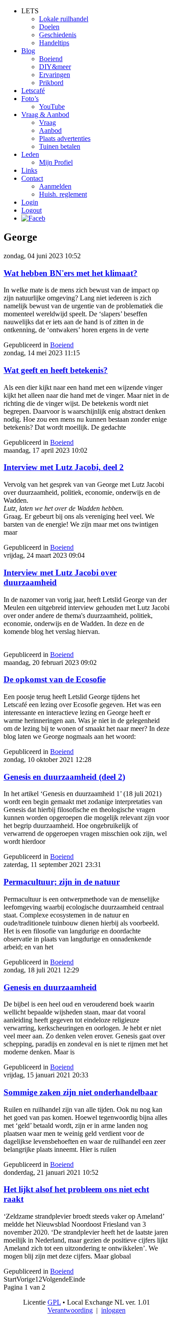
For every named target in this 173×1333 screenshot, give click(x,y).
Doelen (49, 27)
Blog (28, 50)
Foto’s (30, 98)
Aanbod (50, 130)
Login (29, 202)
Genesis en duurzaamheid (50, 987)
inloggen (113, 1310)
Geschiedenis (57, 35)
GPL (54, 1302)
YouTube (52, 106)
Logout (31, 210)
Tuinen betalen (59, 146)
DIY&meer (55, 66)
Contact (32, 178)
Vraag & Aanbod (45, 114)
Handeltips (54, 43)
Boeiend (51, 58)
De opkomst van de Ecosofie (55, 679)
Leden (30, 154)
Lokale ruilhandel (63, 19)
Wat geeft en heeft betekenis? (56, 370)
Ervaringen (54, 74)
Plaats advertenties (64, 138)
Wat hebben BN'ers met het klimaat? (71, 273)
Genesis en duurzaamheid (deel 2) (64, 776)
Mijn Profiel (56, 162)
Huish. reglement (63, 194)
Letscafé (33, 90)
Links (29, 170)
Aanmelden (55, 186)
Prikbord (51, 82)
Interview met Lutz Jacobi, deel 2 (64, 467)
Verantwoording (70, 1310)
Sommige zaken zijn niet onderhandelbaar (80, 1092)
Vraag (47, 122)
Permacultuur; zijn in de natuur (62, 881)
